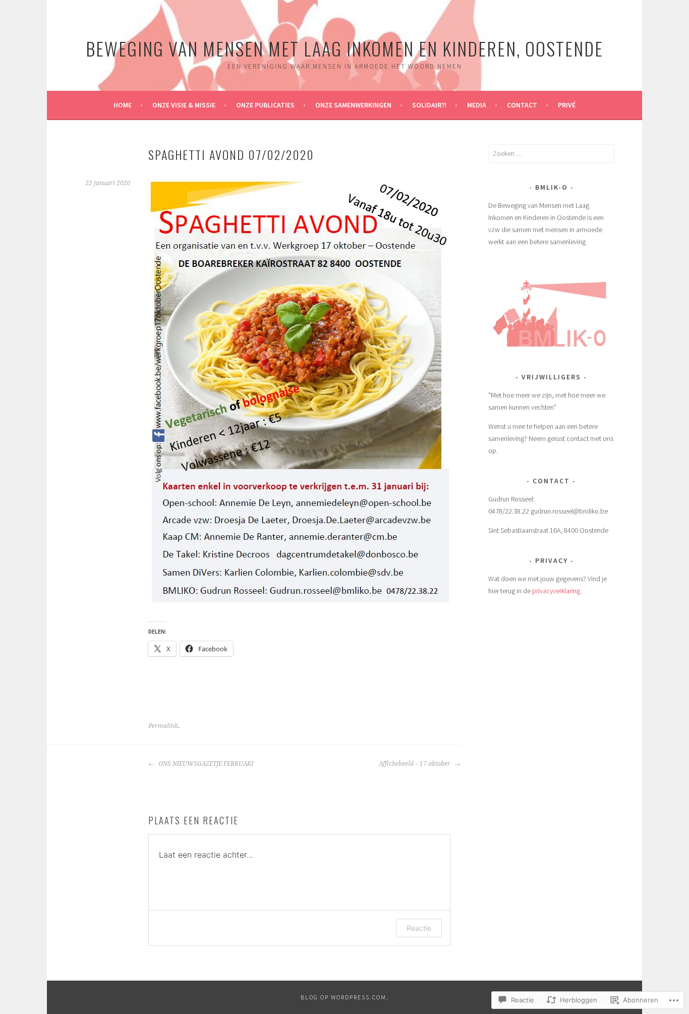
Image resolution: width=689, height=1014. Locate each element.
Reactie (419, 928)
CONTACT (522, 104)
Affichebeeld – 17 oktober (415, 763)
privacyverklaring (556, 590)
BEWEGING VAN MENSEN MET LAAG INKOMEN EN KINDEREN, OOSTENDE (344, 48)
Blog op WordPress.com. (345, 997)
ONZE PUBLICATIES (265, 104)
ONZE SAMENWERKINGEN (353, 104)
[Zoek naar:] (551, 153)
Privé (567, 104)
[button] (551, 310)
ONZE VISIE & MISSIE (183, 104)
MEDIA (476, 104)
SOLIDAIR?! (429, 104)
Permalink (163, 725)
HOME (122, 104)
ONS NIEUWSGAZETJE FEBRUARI (205, 763)
